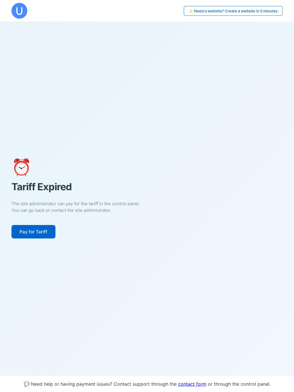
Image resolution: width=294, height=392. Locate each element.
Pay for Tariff (33, 231)
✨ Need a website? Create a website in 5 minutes (233, 11)
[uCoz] (19, 11)
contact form (192, 384)
